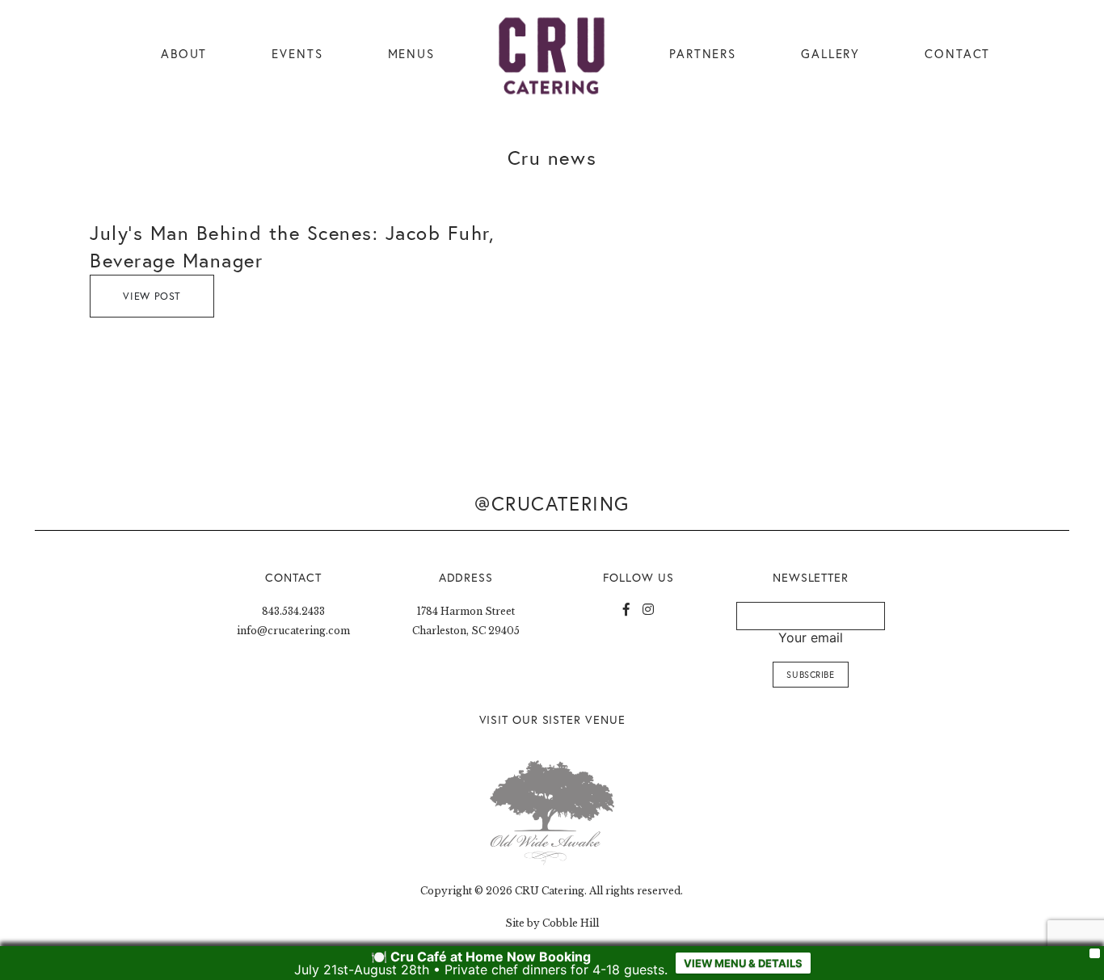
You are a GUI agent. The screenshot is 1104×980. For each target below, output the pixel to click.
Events (297, 53)
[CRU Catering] (552, 56)
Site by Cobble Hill (552, 923)
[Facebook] (626, 609)
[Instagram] (648, 609)
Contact (957, 53)
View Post (152, 296)
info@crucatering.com (293, 631)
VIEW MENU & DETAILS (743, 963)
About (184, 53)
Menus (411, 53)
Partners (702, 53)
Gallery (830, 53)
